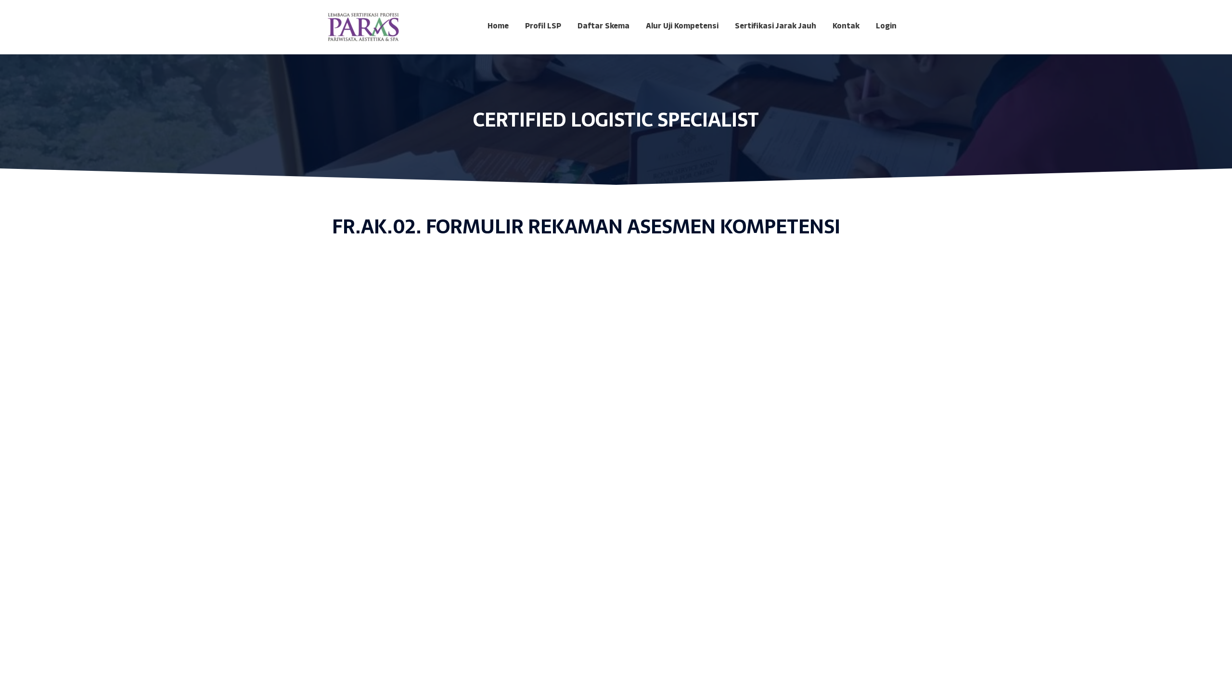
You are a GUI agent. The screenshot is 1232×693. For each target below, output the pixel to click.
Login (886, 27)
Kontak (846, 27)
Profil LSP (543, 27)
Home (498, 27)
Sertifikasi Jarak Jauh (775, 27)
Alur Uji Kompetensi (682, 27)
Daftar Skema (603, 27)
